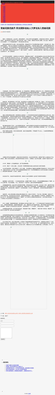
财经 (4, 16)
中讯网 (2, 24)
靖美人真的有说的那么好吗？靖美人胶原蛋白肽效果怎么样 (19, 313)
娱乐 (4, 19)
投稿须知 (7, 2)
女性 (5, 24)
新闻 (4, 7)
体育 (4, 12)
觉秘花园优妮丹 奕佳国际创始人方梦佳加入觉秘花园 (19, 24)
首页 (4, 6)
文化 (4, 13)
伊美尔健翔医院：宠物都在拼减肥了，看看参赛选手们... (19, 370)
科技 (4, 9)
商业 (4, 17)
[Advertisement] (27, 80)
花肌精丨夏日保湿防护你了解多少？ (14, 366)
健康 (4, 20)
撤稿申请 (16, 2)
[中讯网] (3, 4)
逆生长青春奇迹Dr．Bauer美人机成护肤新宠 (16, 369)
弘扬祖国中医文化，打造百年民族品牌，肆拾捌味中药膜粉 (20, 368)
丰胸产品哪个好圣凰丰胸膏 (12, 365)
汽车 (4, 15)
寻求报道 (21, 2)
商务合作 (12, 2)
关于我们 (3, 2)
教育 (4, 10)
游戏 (4, 22)
